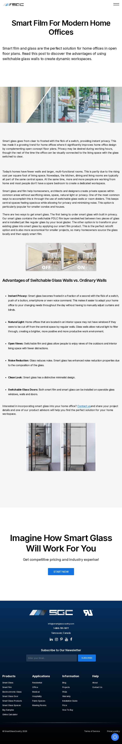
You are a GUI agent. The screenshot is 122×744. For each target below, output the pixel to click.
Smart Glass (7, 683)
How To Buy (67, 710)
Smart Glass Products (12, 701)
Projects (66, 687)
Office (35, 687)
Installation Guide (69, 701)
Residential (37, 683)
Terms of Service (92, 731)
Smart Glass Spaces (11, 705)
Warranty (66, 696)
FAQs (64, 692)
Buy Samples (8, 710)
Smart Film (7, 687)
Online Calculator (10, 714)
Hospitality (36, 696)
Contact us (84, 406)
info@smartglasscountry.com (61, 624)
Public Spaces (38, 701)
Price (64, 705)
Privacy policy (113, 731)
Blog (64, 683)
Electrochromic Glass (12, 692)
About (95, 683)
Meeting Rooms (39, 705)
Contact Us (97, 687)
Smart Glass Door (10, 696)
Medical (35, 692)
